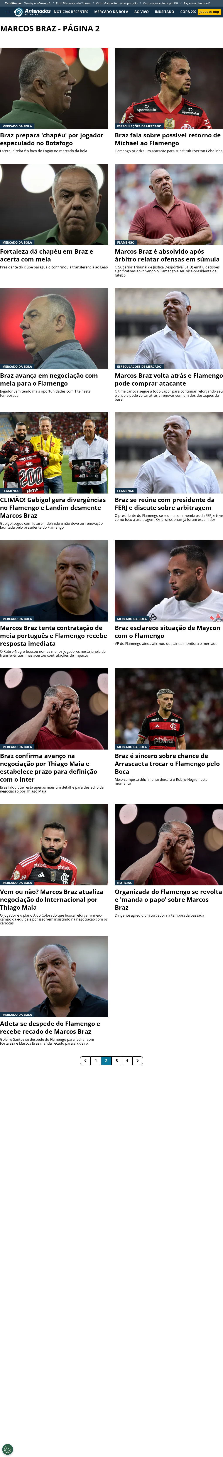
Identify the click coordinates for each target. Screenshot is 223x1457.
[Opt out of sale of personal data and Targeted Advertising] (7, 1449)
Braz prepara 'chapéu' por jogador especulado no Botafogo (51, 139)
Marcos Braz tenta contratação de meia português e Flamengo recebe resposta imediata (53, 635)
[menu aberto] (7, 12)
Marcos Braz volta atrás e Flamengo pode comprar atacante (169, 379)
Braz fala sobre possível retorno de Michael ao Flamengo (168, 139)
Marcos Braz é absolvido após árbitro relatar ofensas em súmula (167, 255)
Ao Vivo (141, 12)
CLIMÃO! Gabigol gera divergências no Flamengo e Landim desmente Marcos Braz (53, 507)
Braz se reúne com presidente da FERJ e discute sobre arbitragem (165, 503)
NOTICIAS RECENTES (71, 12)
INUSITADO (164, 12)
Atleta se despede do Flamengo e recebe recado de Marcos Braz (50, 1027)
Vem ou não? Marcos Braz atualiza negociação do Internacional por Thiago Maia (51, 899)
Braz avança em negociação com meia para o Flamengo (49, 379)
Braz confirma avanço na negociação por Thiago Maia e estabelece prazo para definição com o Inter (48, 767)
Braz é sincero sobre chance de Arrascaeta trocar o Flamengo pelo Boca (167, 763)
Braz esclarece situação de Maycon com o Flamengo (167, 631)
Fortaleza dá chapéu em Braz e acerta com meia (46, 255)
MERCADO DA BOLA (111, 12)
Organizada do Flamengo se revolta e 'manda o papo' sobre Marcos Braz (168, 899)
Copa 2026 (189, 12)
